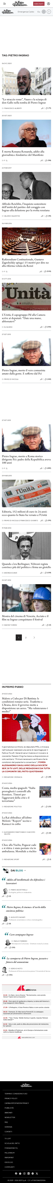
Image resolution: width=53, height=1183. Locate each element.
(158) (49, 160)
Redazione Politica (11, 807)
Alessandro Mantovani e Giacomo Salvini (18, 833)
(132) (13, 947)
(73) (49, 108)
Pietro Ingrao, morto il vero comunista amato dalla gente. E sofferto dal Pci (23, 371)
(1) (50, 859)
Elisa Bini (7, 327)
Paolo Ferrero (19, 941)
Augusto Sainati (17, 917)
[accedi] (48, 3)
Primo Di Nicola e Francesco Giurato (20, 520)
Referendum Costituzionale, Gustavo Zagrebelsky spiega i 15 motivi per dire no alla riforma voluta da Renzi (25, 262)
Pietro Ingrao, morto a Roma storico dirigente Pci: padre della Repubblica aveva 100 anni (26, 459)
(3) (10, 896)
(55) (49, 216)
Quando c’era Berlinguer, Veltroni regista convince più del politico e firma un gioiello (26, 565)
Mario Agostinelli (18, 890)
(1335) (49, 271)
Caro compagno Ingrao (21, 934)
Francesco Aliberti (12, 108)
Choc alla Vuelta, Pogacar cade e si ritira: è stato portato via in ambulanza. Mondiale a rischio (19, 848)
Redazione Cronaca (12, 777)
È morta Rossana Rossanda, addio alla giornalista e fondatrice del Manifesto (23, 153)
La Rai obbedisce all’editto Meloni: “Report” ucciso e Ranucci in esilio (17, 821)
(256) (49, 327)
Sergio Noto (15, 969)
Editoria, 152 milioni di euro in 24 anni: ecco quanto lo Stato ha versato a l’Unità (24, 513)
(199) (49, 520)
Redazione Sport (10, 859)
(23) (49, 806)
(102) (11, 975)
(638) (49, 573)
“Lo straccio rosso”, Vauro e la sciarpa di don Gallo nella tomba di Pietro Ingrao (24, 100)
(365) (49, 379)
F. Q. (5, 160)
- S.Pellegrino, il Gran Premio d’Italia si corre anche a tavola (26, 1007)
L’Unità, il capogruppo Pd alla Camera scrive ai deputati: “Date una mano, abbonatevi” (23, 318)
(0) (50, 625)
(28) (49, 777)
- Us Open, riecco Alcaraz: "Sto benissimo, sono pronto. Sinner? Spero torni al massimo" (24, 996)
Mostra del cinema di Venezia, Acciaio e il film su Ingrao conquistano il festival (25, 617)
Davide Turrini (9, 625)
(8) (10, 923)
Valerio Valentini (11, 216)
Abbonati (38, 4)
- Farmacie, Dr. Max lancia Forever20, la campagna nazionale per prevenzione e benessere (23, 1013)
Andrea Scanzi (9, 573)
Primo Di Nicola (10, 379)
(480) (49, 468)
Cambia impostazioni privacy (17, 1103)
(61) (49, 833)
